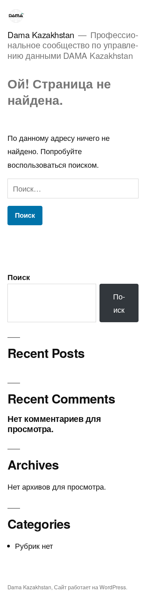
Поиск (18, 277)
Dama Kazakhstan (40, 34)
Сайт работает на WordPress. (90, 587)
